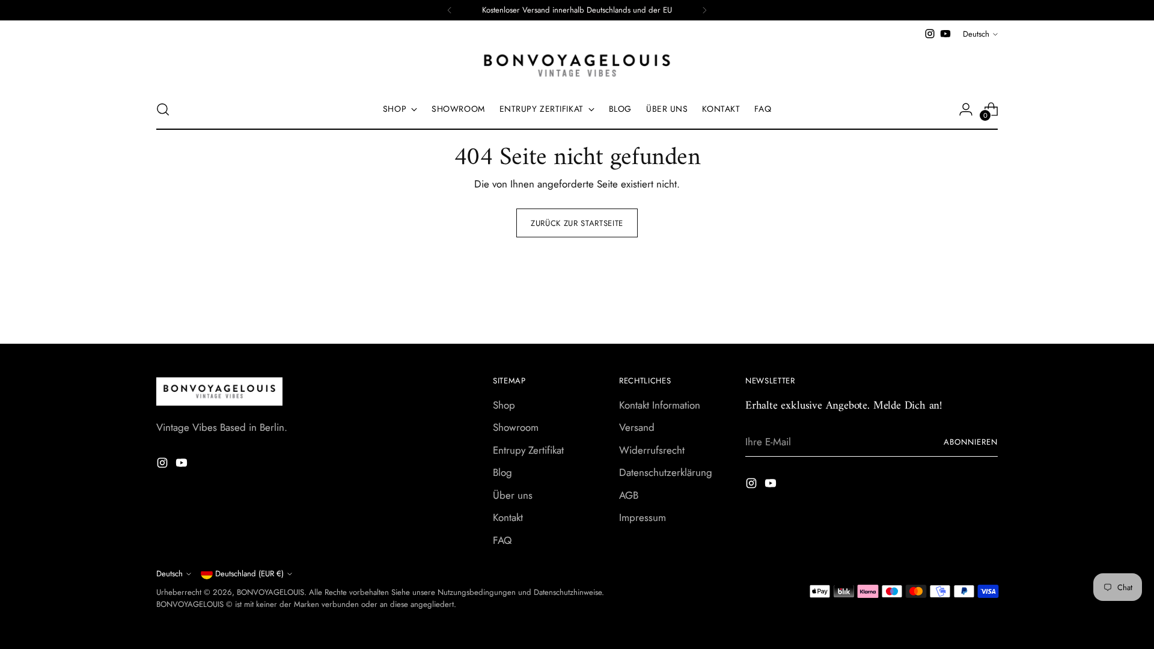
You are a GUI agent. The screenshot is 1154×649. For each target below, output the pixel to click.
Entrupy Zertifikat (528, 450)
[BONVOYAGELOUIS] (577, 65)
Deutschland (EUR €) (249, 573)
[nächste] (704, 10)
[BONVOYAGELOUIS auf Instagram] (929, 33)
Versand (637, 427)
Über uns (513, 495)
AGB (628, 495)
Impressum (642, 517)
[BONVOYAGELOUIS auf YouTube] (945, 33)
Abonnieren (971, 442)
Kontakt (508, 517)
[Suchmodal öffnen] (163, 109)
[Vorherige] (449, 10)
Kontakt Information (659, 405)
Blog (502, 472)
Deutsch (976, 34)
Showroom (516, 427)
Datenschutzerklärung (665, 472)
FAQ (502, 540)
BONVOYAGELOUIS (270, 592)
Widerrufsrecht (652, 450)
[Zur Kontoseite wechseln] (966, 109)
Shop (504, 405)
